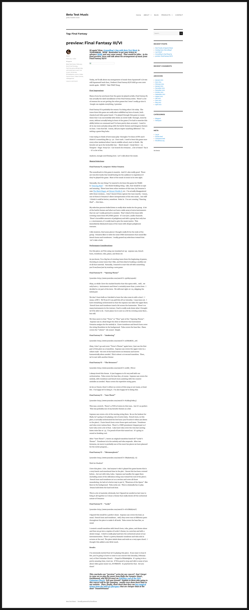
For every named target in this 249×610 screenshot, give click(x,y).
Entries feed (159, 136)
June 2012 (158, 100)
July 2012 (158, 98)
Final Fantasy (73, 66)
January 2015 (159, 80)
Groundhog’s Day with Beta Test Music (120, 50)
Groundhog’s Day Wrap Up (163, 54)
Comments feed (160, 138)
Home (138, 15)
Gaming (68, 68)
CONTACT (179, 15)
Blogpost (69, 61)
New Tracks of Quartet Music (164, 48)
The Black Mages (99, 191)
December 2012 (160, 88)
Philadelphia (70, 74)
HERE (99, 54)
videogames (70, 78)
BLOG (156, 15)
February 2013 (159, 84)
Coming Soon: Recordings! (163, 50)
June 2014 (158, 82)
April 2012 (158, 104)
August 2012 (159, 96)
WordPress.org (159, 141)
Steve (68, 56)
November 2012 (160, 90)
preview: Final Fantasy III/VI (94, 43)
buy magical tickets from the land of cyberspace (117, 585)
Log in (157, 134)
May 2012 (158, 102)
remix (77, 74)
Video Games (79, 76)
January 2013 (159, 86)
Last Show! (158, 52)
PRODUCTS (165, 15)
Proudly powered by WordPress (87, 601)
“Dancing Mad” (97, 186)
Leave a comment (72, 81)
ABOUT (146, 15)
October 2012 (159, 92)
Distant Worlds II (115, 191)
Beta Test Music (77, 14)
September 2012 (160, 94)
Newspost (158, 120)
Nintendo (74, 72)
